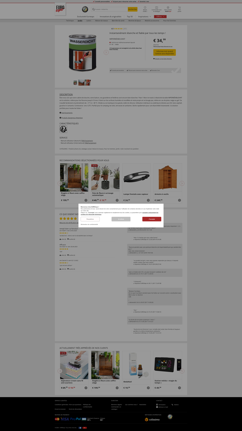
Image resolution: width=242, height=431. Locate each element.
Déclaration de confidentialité (89, 224)
